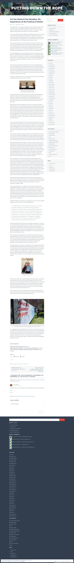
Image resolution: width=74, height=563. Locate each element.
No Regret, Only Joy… (55, 44)
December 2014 (52, 122)
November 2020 (52, 68)
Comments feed (52, 168)
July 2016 (51, 110)
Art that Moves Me (52, 28)
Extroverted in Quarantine (54, 31)
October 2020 (51, 70)
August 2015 (51, 117)
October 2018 (51, 96)
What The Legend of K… (55, 50)
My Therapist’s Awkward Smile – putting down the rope (24, 396)
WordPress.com (52, 170)
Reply (12, 392)
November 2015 (52, 115)
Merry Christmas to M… (55, 47)
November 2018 (52, 94)
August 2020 (51, 73)
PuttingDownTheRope (20, 24)
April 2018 (51, 106)
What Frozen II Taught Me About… (57, 53)
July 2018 (51, 101)
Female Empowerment (53, 140)
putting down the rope (37, 8)
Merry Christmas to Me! (53, 35)
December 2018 (52, 92)
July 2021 (51, 63)
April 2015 (51, 120)
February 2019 (52, 89)
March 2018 (51, 108)
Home (12, 1)
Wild (50, 152)
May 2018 (51, 105)
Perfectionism (51, 147)
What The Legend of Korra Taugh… (56, 43)
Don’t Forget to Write (50, 1)
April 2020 (51, 80)
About (16, 1)
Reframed (32, 1)
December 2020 (52, 66)
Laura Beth (16, 384)
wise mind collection (53, 154)
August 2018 (51, 99)
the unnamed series (23, 1)
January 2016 (51, 113)
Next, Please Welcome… (40, 1)
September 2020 (52, 71)
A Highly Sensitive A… (55, 52)
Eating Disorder (52, 138)
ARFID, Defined (54, 51)
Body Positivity (52, 133)
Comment (40, 411)
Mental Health (52, 144)
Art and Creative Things (53, 131)
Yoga (50, 156)
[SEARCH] (62, 1)
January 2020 (51, 85)
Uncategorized (52, 151)
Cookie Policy (23, 561)
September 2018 (52, 98)
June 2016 (51, 112)
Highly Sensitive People (53, 142)
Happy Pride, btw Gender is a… (57, 48)
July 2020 (51, 75)
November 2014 (52, 124)
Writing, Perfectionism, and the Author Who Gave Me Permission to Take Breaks (36, 369)
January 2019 (51, 91)
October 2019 (51, 87)
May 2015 (51, 119)
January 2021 (51, 64)
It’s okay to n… (53, 42)
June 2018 (51, 103)
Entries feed (51, 167)
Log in (50, 165)
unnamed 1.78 (52, 29)
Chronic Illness (52, 135)
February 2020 (52, 84)
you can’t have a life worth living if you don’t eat (18, 369)
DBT (50, 137)
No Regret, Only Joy (52, 33)
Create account (52, 163)
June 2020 (51, 77)
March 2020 (51, 82)
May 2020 (51, 78)
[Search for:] (53, 20)
